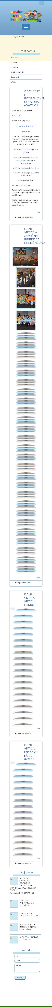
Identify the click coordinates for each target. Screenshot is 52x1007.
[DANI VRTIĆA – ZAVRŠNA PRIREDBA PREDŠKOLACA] (25, 256)
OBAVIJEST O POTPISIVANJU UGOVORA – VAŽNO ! (34, 98)
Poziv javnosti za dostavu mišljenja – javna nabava (28, 926)
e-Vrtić (13, 82)
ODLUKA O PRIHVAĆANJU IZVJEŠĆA (26, 903)
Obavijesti (14, 67)
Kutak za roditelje (17, 72)
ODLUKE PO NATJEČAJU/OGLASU (29, 914)
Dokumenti (15, 77)
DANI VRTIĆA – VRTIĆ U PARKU (30, 600)
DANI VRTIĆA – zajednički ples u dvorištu (31, 752)
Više (38, 212)
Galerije (28, 583)
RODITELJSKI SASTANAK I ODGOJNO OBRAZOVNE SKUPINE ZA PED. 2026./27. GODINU (23, 884)
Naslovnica (15, 57)
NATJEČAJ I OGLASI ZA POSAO (28, 938)
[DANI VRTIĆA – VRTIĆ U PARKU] (12, 609)
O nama (14, 62)
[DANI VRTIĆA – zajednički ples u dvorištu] (12, 763)
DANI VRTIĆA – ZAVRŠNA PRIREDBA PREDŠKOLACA (35, 236)
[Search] (41, 3)
